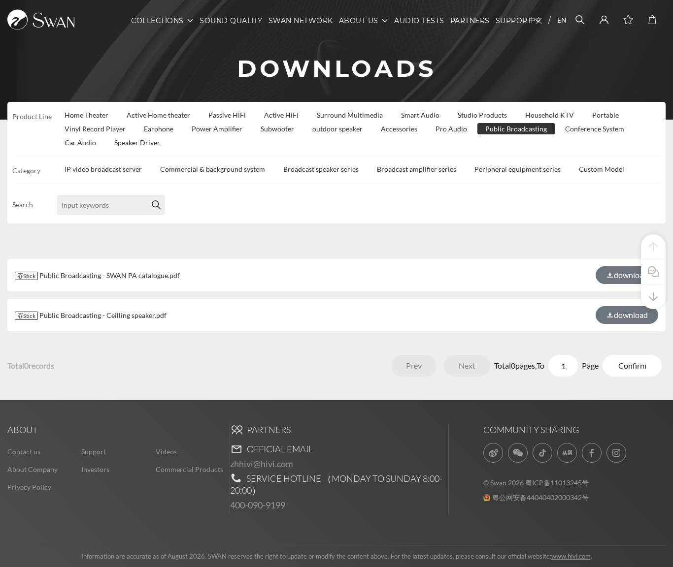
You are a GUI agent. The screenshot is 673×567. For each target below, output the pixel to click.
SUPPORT (514, 20)
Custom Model (601, 169)
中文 (535, 20)
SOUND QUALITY (231, 20)
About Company (32, 469)
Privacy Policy (29, 487)
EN (562, 20)
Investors (95, 469)
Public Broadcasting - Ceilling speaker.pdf (95, 315)
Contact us (23, 451)
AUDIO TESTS (419, 20)
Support (93, 451)
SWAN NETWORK (301, 20)
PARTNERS (470, 20)
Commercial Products (189, 469)
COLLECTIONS (157, 20)
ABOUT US (358, 20)
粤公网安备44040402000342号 (540, 497)
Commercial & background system (212, 169)
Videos (166, 451)
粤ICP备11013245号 (557, 482)
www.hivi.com (571, 556)
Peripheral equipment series (517, 169)
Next (467, 365)
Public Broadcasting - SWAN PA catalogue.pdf (101, 275)
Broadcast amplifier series (416, 169)
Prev (414, 365)
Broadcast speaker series (321, 169)
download (631, 314)
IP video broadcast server (103, 169)
